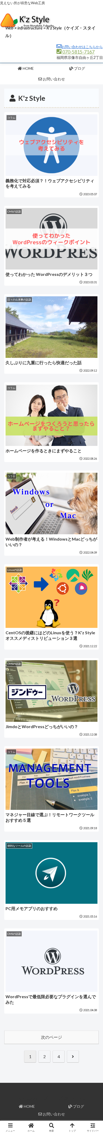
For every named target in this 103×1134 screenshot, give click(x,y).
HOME (29, 1106)
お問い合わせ (53, 1114)
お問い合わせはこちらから (82, 47)
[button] (92, 826)
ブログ (78, 1106)
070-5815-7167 (78, 52)
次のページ (51, 1037)
